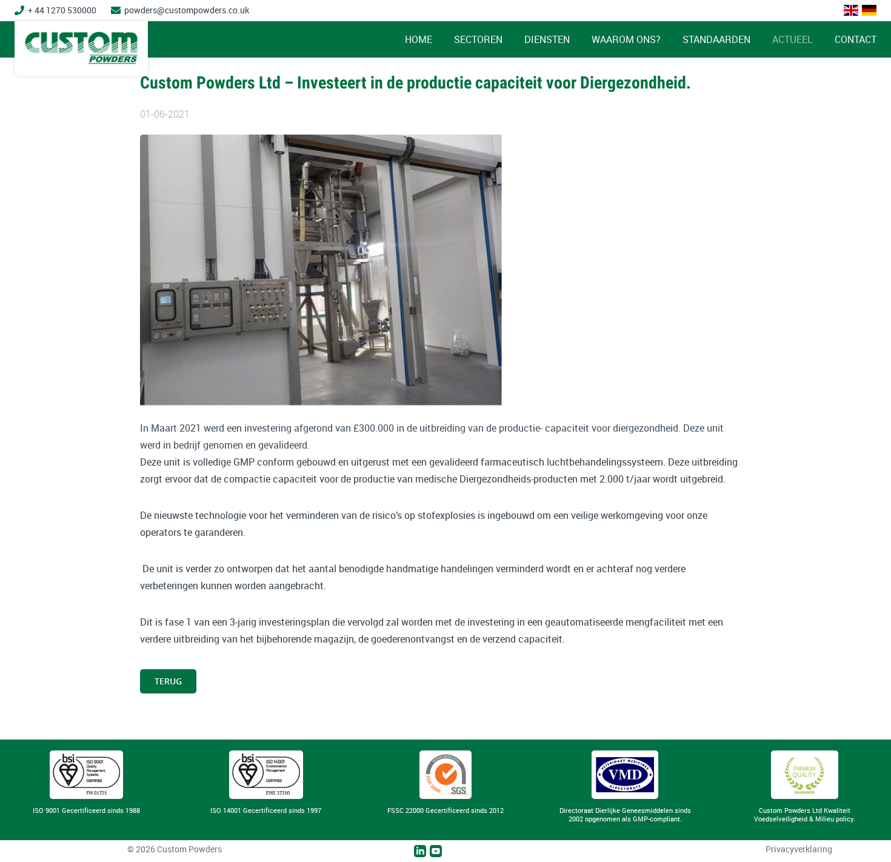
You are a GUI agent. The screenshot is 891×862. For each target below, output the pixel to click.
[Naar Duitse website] (869, 10)
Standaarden (716, 39)
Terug (168, 681)
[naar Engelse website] (851, 10)
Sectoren (478, 39)
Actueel (792, 39)
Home (418, 39)
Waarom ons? (626, 39)
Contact (855, 39)
